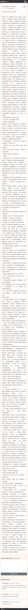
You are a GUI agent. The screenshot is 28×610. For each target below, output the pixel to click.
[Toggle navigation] (25, 1)
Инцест (14, 11)
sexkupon (11, 8)
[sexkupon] (4, 1)
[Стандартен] (24, 6)
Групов (10, 11)
